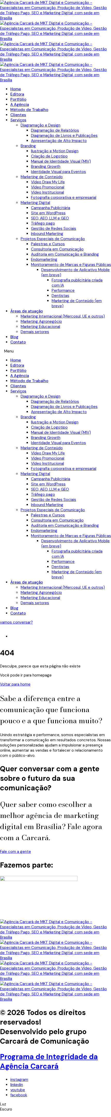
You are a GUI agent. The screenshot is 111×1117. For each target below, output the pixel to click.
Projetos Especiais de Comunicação (53, 238)
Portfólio (18, 99)
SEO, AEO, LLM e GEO (50, 218)
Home (15, 89)
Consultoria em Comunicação (57, 249)
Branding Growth (45, 166)
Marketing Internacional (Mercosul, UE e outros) (63, 316)
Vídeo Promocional (47, 187)
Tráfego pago (43, 223)
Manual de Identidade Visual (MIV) (61, 161)
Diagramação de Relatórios (55, 130)
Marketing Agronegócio (41, 321)
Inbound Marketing (47, 233)
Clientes (18, 114)
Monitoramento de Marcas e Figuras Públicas (71, 264)
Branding (28, 145)
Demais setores (35, 331)
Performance (63, 290)
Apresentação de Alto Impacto (59, 140)
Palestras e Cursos (48, 244)
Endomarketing (44, 259)
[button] (55, 351)
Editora (17, 94)
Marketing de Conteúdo (42, 176)
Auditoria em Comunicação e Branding (65, 254)
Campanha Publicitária (50, 207)
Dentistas (60, 295)
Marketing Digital (35, 202)
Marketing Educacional (40, 326)
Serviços (18, 120)
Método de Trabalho (29, 109)
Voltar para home (15, 684)
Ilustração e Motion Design (54, 151)
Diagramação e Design (40, 125)
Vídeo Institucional (47, 192)
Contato (18, 342)
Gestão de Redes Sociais (53, 228)
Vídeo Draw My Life (48, 182)
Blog (14, 337)
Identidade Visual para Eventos (58, 171)
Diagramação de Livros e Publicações (64, 135)
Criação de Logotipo (49, 156)
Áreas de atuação (26, 311)
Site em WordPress (48, 213)
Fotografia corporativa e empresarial (63, 197)
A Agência (19, 104)
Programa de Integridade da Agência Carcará (49, 1061)
